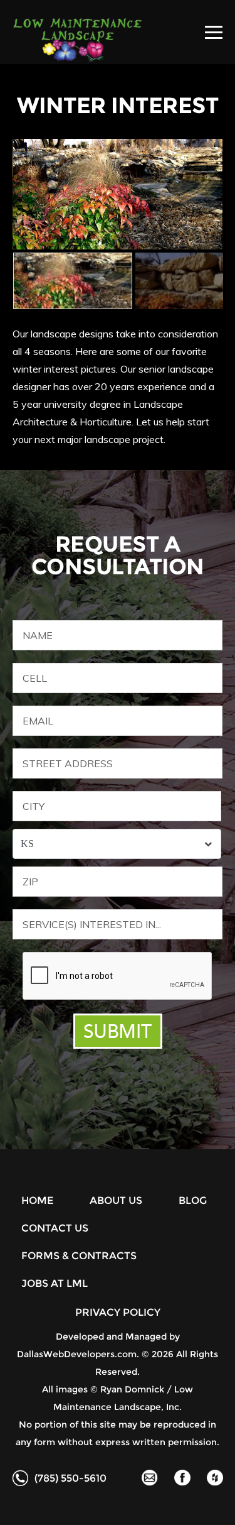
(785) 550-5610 (70, 1478)
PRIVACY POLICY (117, 1312)
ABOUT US (116, 1200)
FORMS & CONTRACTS (79, 1256)
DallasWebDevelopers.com (77, 1354)
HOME (37, 1200)
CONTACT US (54, 1228)
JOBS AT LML (54, 1283)
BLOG (193, 1200)
